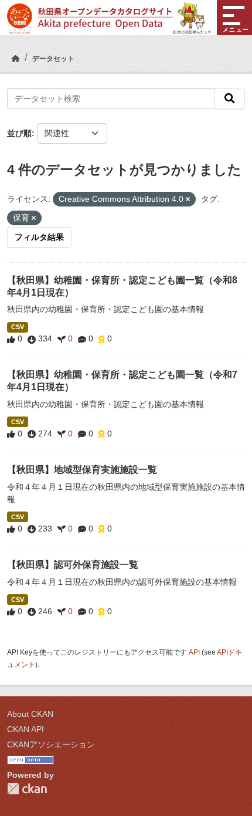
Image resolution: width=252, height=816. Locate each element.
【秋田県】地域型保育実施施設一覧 (82, 470)
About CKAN (30, 714)
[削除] (188, 199)
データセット (53, 59)
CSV (17, 326)
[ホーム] (16, 59)
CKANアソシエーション (51, 744)
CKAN (27, 789)
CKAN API (25, 729)
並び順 (19, 133)
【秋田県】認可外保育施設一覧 (72, 565)
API (194, 652)
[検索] (229, 98)
